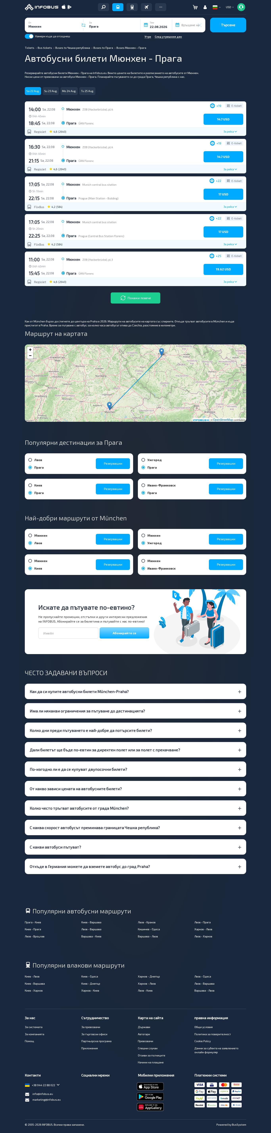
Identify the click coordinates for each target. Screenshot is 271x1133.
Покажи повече (139, 298)
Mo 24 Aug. (69, 91)
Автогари (144, 1034)
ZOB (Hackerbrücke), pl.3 (97, 259)
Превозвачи (145, 1041)
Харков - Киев (90, 990)
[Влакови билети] (132, 7)
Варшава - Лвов (148, 936)
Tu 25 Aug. (87, 91)
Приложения (89, 1048)
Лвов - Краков (147, 922)
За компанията (34, 1034)
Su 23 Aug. (50, 91)
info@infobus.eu (43, 1094)
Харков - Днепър (149, 976)
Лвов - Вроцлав (34, 936)
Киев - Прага (33, 929)
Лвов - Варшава (91, 929)
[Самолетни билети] (146, 7)
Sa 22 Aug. (32, 91)
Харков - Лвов (203, 929)
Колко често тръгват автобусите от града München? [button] (79, 808)
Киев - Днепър (90, 983)
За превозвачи (90, 1027)
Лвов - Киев (145, 990)
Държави (144, 1027)
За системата (33, 1027)
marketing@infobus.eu (47, 1099)
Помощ (29, 1041)
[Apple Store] (63, 7)
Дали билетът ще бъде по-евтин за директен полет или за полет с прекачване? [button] (105, 749)
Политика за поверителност (212, 1034)
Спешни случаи (148, 1048)
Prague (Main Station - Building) (98, 198)
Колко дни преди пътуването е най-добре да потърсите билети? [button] (91, 730)
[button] (160, 7)
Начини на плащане (151, 1062)
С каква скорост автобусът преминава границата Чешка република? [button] (95, 827)
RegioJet (40, 131)
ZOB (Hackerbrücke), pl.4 (97, 109)
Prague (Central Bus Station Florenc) (101, 236)
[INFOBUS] (41, 7)
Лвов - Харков (203, 936)
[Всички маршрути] (103, 7)
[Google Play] (69, 7)
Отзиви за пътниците (151, 1055)
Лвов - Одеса (202, 976)
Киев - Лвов (32, 976)
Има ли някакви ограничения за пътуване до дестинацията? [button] (87, 710)
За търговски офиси (94, 1034)
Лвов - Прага (202, 922)
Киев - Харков (34, 990)
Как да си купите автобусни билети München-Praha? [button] (79, 691)
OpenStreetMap (223, 420)
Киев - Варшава (91, 922)
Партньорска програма (96, 1041)
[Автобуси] (117, 7)
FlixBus (39, 207)
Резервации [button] (113, 463)
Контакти (33, 1075)
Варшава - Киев (91, 936)
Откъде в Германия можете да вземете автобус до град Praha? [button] (90, 866)
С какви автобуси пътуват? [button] (55, 847)
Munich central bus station (99, 184)
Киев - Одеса (89, 976)
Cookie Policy (202, 1041)
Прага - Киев (33, 922)
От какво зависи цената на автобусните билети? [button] (76, 788)
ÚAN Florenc (86, 123)
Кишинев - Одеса (149, 929)
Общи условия (203, 1027)
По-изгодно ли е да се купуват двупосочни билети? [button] (78, 769)
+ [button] (30, 349)
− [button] (30, 355)
